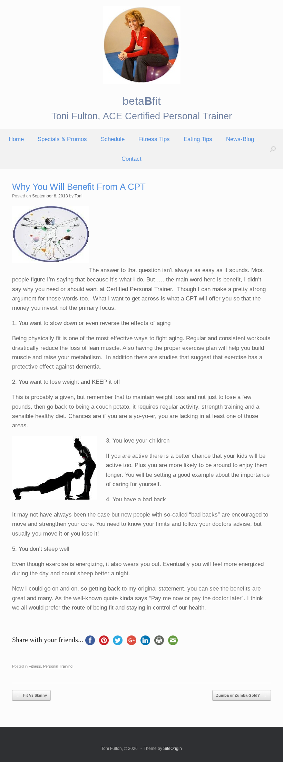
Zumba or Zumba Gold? (241, 695)
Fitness (35, 666)
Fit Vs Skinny (31, 695)
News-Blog (240, 139)
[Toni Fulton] (141, 45)
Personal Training (57, 666)
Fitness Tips (154, 139)
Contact (131, 159)
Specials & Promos (62, 139)
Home (16, 139)
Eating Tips (198, 139)
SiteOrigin (172, 748)
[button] (273, 149)
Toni (78, 196)
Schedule (113, 139)
